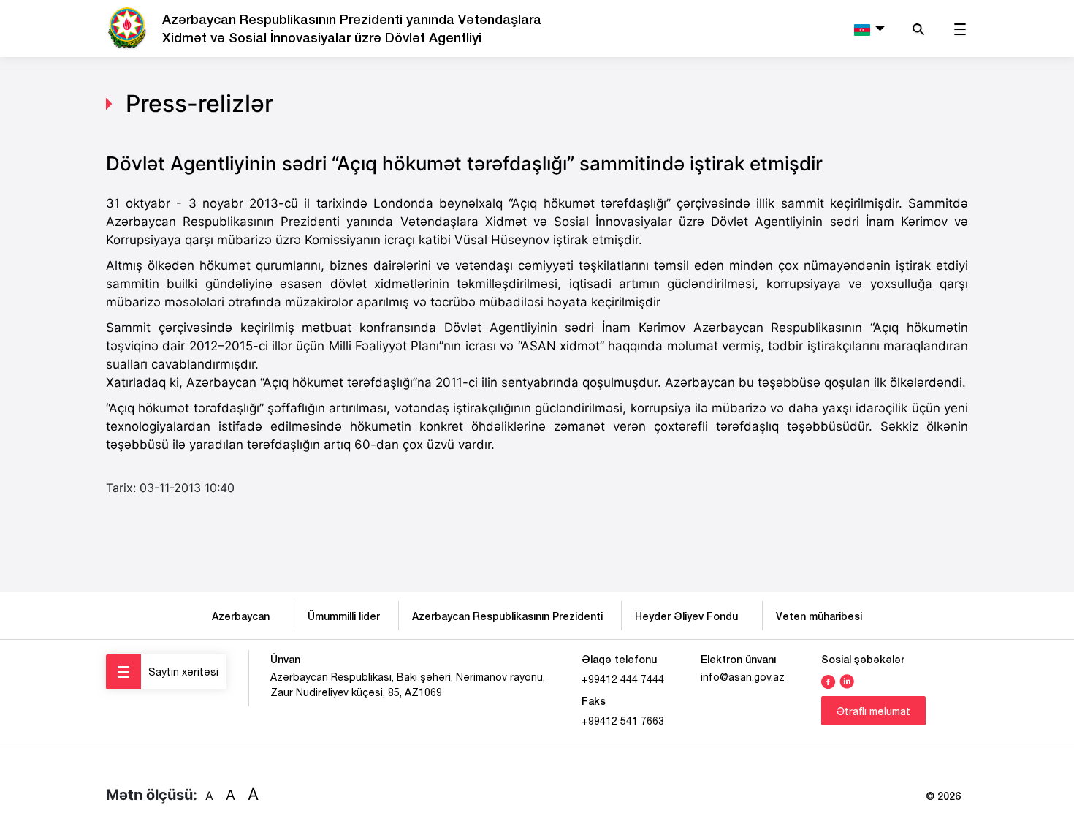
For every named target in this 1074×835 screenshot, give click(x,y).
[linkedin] (846, 680)
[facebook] (828, 680)
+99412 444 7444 (623, 679)
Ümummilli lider (344, 616)
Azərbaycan (243, 616)
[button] (867, 28)
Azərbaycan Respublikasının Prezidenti (507, 616)
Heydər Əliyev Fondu (689, 616)
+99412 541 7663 (623, 721)
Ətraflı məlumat (873, 711)
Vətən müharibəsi (819, 616)
